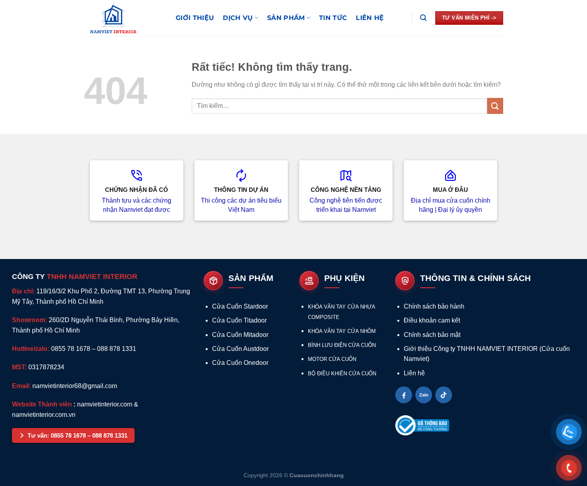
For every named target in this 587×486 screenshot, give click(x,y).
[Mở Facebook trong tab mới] (403, 394)
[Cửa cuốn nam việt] (124, 18)
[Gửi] (495, 106)
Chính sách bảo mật (432, 334)
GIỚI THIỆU (195, 18)
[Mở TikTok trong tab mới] (443, 394)
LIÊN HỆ (370, 18)
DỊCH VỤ (238, 18)
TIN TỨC (333, 18)
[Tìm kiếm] (423, 18)
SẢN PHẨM (286, 18)
